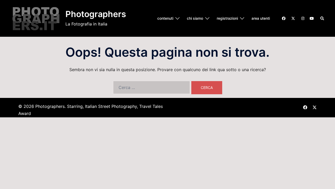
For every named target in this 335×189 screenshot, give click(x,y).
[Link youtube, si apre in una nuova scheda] (312, 18)
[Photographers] (36, 18)
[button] (322, 18)
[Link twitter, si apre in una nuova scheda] (293, 18)
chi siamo (195, 18)
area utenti (261, 18)
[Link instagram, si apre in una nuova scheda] (302, 18)
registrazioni (227, 18)
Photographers (95, 14)
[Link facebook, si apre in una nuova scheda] (283, 18)
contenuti (165, 18)
